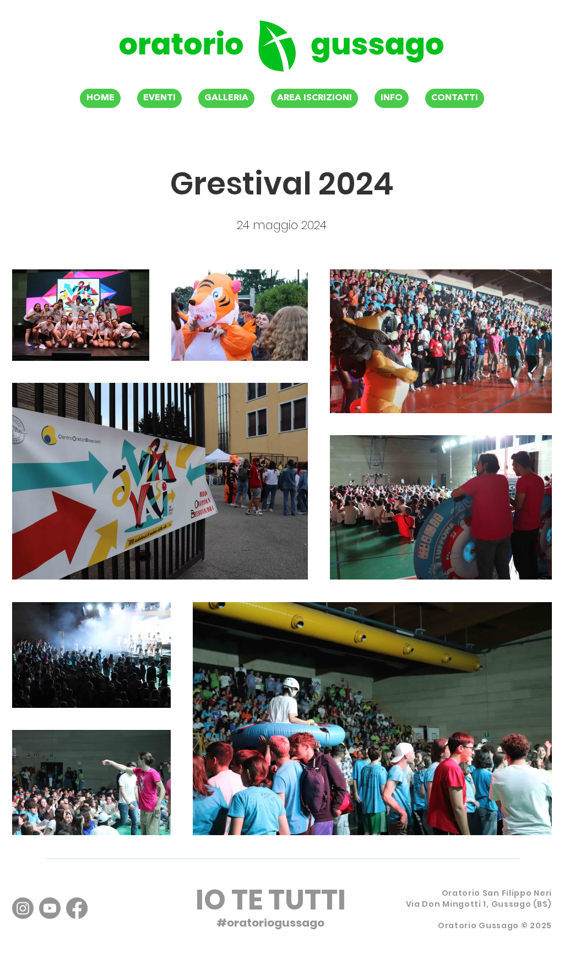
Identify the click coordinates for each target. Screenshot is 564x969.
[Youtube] (50, 908)
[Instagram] (23, 908)
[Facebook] (77, 908)
